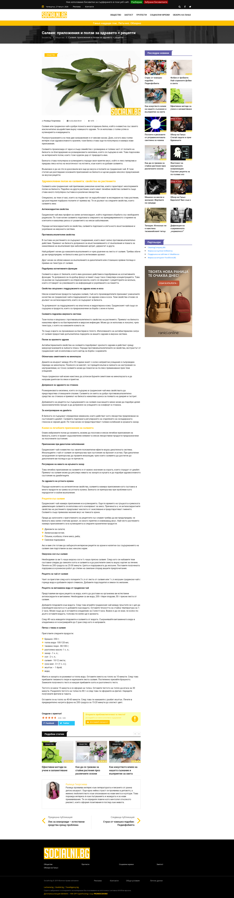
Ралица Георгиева (52, 121)
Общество (115, 15)
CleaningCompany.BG (156, 247)
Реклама (77, 6)
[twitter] (190, 7)
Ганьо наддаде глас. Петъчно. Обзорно (117, 23)
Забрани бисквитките (156, 2)
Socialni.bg (46, 37)
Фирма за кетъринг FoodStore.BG (162, 257)
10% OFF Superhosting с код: (88, 893)
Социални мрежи (160, 15)
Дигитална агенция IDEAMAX (56, 893)
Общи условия (133, 880)
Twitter (66, 723)
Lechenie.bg (48, 887)
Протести (141, 15)
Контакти (89, 6)
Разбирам (136, 2)
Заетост (128, 15)
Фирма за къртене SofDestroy (160, 251)
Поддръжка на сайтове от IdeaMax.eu (163, 254)
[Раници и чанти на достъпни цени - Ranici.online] (168, 301)
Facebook (49, 723)
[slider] (49, 717)
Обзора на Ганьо (182, 15)
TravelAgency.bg (72, 887)
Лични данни (156, 880)
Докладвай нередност (99, 722)
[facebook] (185, 7)
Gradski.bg (59, 887)
